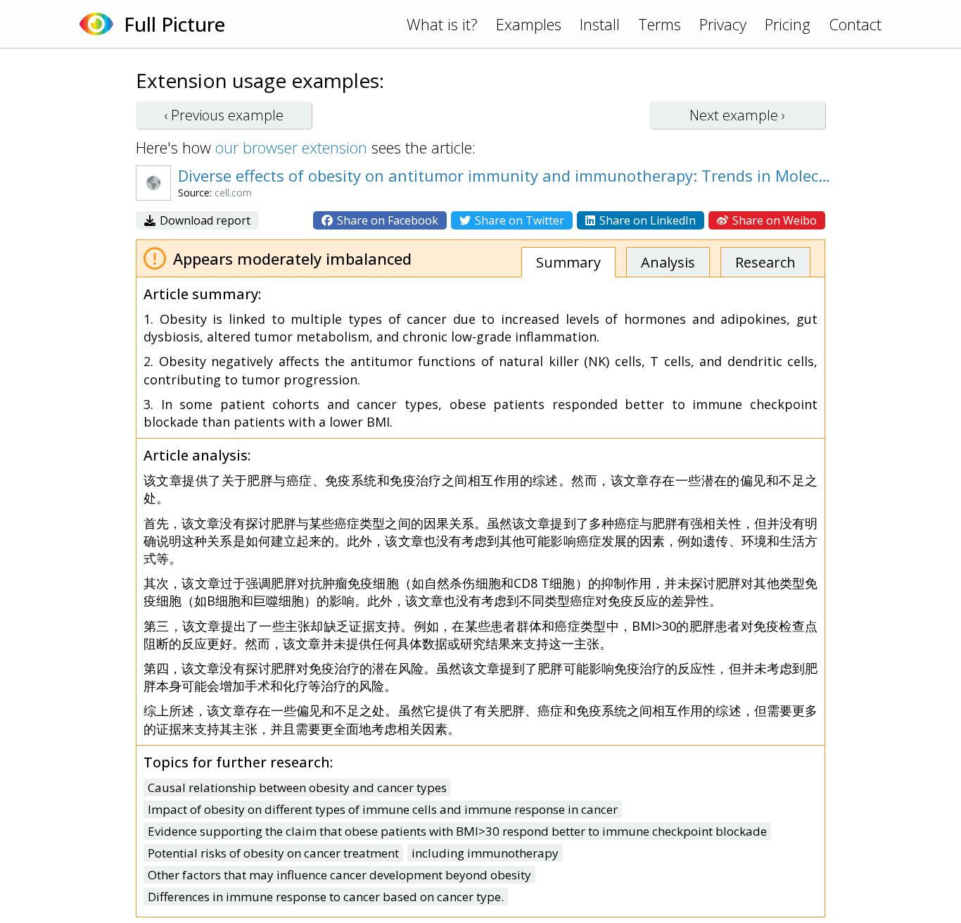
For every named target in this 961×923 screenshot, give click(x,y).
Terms (659, 23)
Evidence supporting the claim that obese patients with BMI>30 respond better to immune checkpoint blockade (457, 831)
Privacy (722, 23)
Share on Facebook (386, 220)
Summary (568, 262)
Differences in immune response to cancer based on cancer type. (326, 897)
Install (600, 23)
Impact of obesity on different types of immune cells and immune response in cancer (383, 809)
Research (765, 262)
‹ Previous (224, 115)
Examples (528, 23)
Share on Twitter (518, 220)
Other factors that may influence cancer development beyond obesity (339, 875)
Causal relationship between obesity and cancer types (297, 787)
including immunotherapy (485, 853)
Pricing (787, 23)
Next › (737, 115)
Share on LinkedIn (646, 220)
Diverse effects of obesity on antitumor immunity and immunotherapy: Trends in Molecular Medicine (505, 175)
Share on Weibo (773, 220)
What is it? (442, 23)
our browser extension (291, 147)
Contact (855, 23)
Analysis (668, 262)
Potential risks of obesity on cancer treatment (273, 853)
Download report (203, 220)
